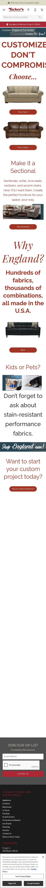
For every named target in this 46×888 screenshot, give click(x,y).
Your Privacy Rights (23, 876)
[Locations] (28, 10)
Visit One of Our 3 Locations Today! (25, 3)
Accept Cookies (33, 883)
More (23, 350)
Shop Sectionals (23, 227)
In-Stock (5, 810)
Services (5, 830)
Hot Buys (6, 814)
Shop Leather (23, 147)
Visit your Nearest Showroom (23, 489)
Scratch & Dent (8, 817)
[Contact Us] (35, 10)
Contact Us (6, 833)
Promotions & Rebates (11, 820)
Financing (6, 827)
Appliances (6, 800)
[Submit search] (40, 17)
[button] (4, 10)
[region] (23, 871)
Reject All (12, 883)
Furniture (6, 804)
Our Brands (7, 824)
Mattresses (7, 807)
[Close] (43, 857)
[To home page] (16, 9)
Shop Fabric (23, 112)
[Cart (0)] (42, 10)
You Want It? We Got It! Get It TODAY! (24, 24)
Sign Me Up (23, 774)
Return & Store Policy (11, 837)
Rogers (6, 847)
